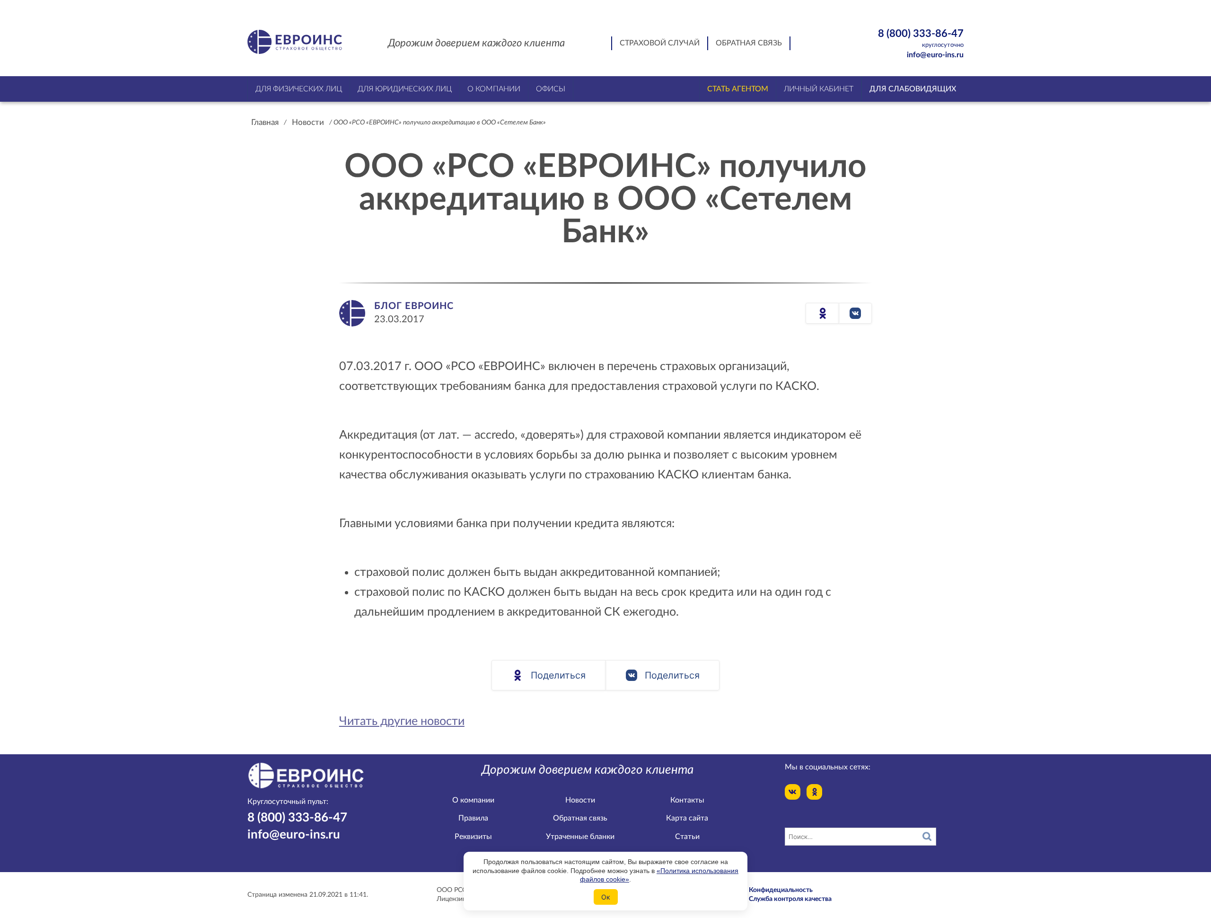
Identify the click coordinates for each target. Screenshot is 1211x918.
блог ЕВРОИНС (414, 306)
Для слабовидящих (912, 89)
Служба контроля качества (790, 899)
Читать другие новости (402, 721)
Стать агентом (737, 89)
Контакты (687, 800)
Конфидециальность (781, 890)
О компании (473, 800)
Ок (605, 897)
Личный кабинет (818, 89)
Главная (265, 122)
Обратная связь (749, 43)
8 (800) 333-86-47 (921, 38)
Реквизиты (473, 836)
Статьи (687, 836)
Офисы (550, 89)
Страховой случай (660, 43)
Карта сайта (687, 818)
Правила (473, 818)
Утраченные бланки (580, 836)
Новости (308, 122)
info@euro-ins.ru (935, 55)
